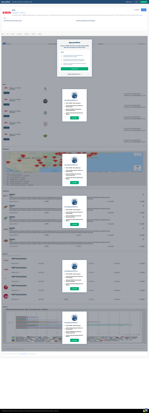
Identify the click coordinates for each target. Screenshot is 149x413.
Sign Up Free (143, 1)
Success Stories (26, 1)
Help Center (130, 1)
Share (144, 9)
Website (137, 9)
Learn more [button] (56, 410)
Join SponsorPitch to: (71, 100)
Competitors (26, 33)
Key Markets (19, 33)
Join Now (74, 118)
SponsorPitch (5, 2)
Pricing (30, 1)
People (2, 33)
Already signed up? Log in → (74, 74)
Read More (141, 15)
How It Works (14, 1)
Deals (8, 33)
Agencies (33, 33)
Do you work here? (24, 353)
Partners (13, 33)
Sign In (136, 1)
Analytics (39, 33)
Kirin (13, 10)
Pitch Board (20, 1)
